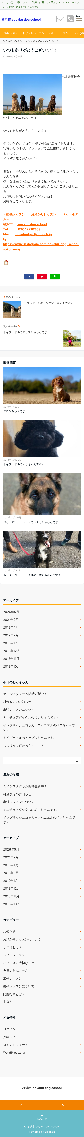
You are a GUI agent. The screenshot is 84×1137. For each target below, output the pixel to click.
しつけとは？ (12, 947)
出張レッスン (10, 33)
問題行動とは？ (14, 994)
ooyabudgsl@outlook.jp (33, 234)
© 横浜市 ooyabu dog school (42, 1126)
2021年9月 (11, 619)
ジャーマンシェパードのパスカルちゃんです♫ (31, 522)
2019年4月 (11, 627)
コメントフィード (15, 1045)
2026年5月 (11, 612)
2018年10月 (11, 666)
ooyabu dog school (32, 224)
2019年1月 (10, 643)
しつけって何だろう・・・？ (23, 745)
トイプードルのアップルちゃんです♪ (29, 738)
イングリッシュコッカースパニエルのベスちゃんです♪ (39, 727)
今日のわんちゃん (15, 971)
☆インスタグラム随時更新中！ (25, 694)
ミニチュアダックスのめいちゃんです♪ (30, 717)
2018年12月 (11, 651)
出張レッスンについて (18, 709)
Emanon (50, 1131)
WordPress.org (14, 1052)
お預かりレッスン (34, 33)
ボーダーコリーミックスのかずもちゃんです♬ (32, 575)
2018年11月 (11, 659)
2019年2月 (11, 635)
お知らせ (9, 931)
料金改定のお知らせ (17, 702)
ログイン (9, 1029)
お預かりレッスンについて (22, 939)
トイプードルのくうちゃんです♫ (23, 464)
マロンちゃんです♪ (15, 411)
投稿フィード (12, 1037)
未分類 (8, 1002)
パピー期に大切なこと (18, 963)
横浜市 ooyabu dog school (21, 19)
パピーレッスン (58, 33)
